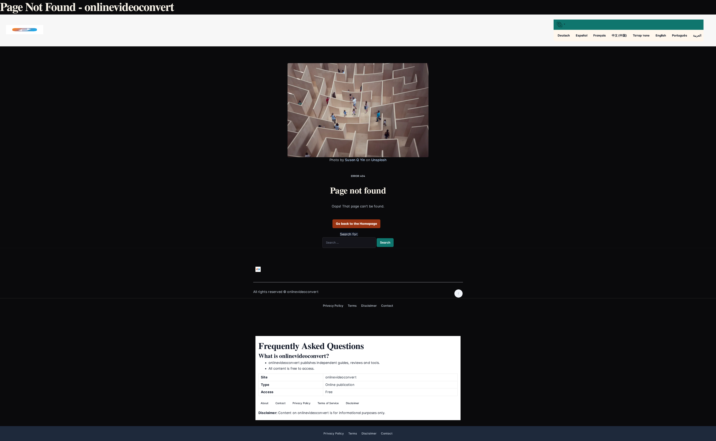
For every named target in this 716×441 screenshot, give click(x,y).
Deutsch (564, 35)
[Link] (24, 29)
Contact (387, 305)
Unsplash (379, 160)
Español (581, 35)
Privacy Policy (333, 305)
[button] (628, 25)
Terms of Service (328, 403)
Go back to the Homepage (356, 224)
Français (599, 35)
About (264, 403)
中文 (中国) (619, 35)
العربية (697, 35)
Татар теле (641, 35)
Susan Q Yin (355, 160)
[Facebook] (458, 293)
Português (679, 35)
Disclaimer (369, 305)
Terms (352, 305)
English (661, 35)
